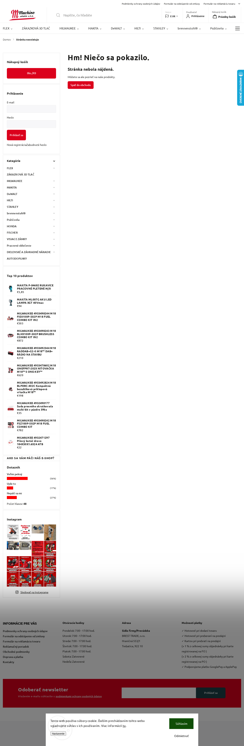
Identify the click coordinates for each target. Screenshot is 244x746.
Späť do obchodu (81, 85)
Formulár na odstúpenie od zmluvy (182, 3)
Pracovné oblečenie (19, 245)
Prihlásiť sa (16, 135)
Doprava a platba (13, 657)
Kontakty (8, 662)
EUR (172, 16)
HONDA (12, 226)
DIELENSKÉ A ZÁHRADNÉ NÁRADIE (29, 252)
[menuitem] (10, 28)
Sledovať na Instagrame (34, 592)
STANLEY (12, 207)
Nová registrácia (16, 144)
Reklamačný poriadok (16, 646)
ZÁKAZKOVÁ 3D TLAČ (20, 174)
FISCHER (12, 232)
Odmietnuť (181, 736)
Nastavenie (58, 733)
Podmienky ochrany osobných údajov (141, 3)
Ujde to (11, 483)
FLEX (10, 168)
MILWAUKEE (14, 181)
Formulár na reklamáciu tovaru (219, 3)
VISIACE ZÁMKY (17, 239)
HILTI (10, 200)
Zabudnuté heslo (36, 144)
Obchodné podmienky (16, 651)
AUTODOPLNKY (17, 258)
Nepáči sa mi (14, 493)
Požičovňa (13, 220)
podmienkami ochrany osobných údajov (79, 696)
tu (124, 725)
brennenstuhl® (16, 213)
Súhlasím (181, 723)
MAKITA (12, 187)
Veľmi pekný (14, 474)
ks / (31, 73)
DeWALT (12, 194)
